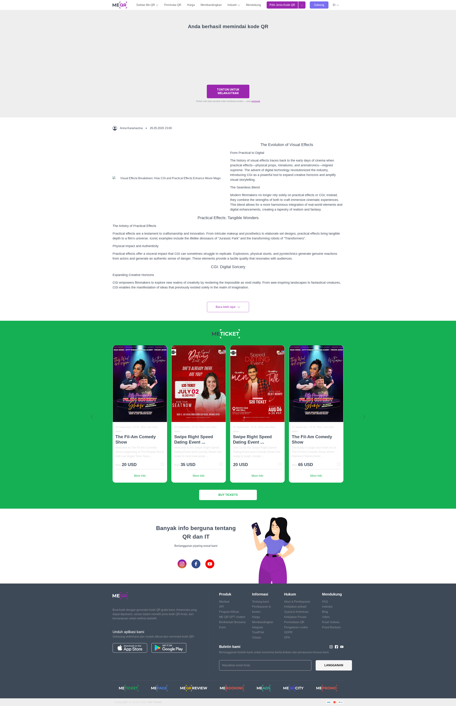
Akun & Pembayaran (297, 601)
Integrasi (257, 627)
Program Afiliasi (229, 611)
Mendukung (253, 4)
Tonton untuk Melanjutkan (228, 91)
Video (326, 616)
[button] (336, 5)
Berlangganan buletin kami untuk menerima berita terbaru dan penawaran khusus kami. (274, 652)
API (221, 606)
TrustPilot (258, 632)
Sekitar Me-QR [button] (146, 4)
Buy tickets (228, 494)
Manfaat (224, 601)
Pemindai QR (172, 4)
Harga (191, 4)
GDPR (288, 632)
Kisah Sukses (331, 622)
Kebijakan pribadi (295, 606)
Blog (325, 611)
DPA (287, 637)
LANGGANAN (333, 665)
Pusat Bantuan (331, 627)
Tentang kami (260, 601)
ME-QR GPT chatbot (232, 616)
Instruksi (327, 606)
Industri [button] (232, 4)
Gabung (319, 4)
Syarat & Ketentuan (296, 611)
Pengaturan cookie (296, 627)
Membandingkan (211, 4)
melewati (255, 101)
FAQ (325, 601)
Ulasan (256, 637)
